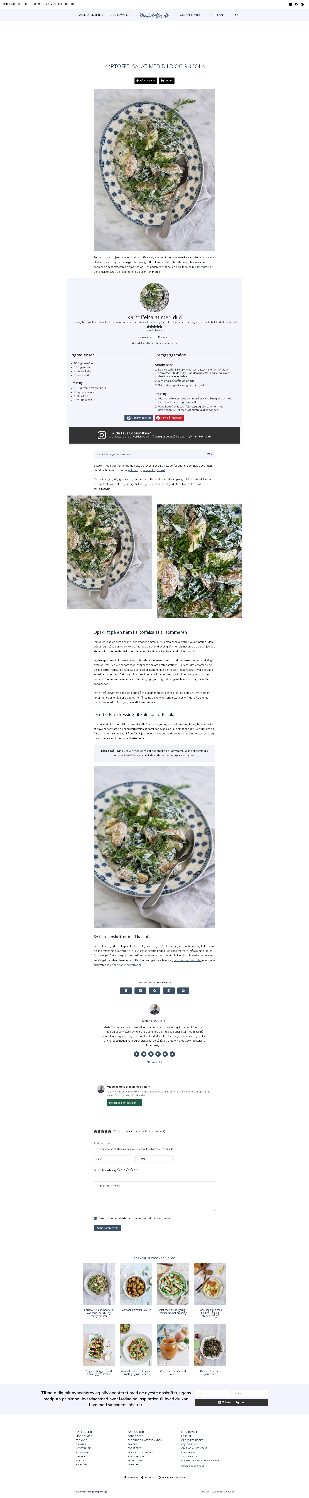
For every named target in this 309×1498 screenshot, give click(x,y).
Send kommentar (107, 1228)
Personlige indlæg (140, 1452)
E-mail (143, 1159)
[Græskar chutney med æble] (173, 1345)
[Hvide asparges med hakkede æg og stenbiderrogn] (210, 1284)
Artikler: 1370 (154, 1062)
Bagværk (82, 1464)
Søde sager (135, 1436)
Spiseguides (136, 1460)
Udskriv (168, 80)
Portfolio (30, 4)
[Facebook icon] (136, 1054)
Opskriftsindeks (192, 1440)
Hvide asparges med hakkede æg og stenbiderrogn (210, 1313)
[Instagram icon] (151, 1054)
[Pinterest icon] (158, 1054)
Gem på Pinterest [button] (171, 418)
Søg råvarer (120, 15)
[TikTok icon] (172, 1054)
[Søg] (236, 15)
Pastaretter (136, 1456)
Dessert (81, 1456)
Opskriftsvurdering (105, 1170)
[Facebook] (296, 4)
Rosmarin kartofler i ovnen (136, 1310)
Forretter (134, 1448)
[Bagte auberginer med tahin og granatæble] (99, 1345)
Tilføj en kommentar (109, 1185)
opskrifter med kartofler (187, 960)
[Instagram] (290, 4)
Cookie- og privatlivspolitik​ (200, 1460)
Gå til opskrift (147, 80)
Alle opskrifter (91, 15)
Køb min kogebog (64, 4)
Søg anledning (190, 15)
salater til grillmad (154, 470)
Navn (100, 1159)
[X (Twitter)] (140, 990)
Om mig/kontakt (12, 4)
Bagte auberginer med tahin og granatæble (99, 1372)
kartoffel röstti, (179, 951)
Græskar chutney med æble (173, 1372)
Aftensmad (83, 1452)
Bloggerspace (95, 1491)
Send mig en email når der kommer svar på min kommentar (134, 1218)
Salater (81, 1444)
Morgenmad (84, 1436)
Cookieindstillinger (192, 1466)
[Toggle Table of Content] (208, 454)
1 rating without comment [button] (148, 1131)
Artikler (133, 1464)
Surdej (80, 1460)
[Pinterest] (302, 4)
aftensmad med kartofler (125, 965)
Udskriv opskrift (141, 418)
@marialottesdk (200, 437)
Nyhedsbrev (45, 4)
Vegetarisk (83, 1448)
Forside (186, 1436)
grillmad (133, 470)
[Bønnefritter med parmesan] (210, 1345)
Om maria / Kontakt (194, 1448)
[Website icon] (143, 1054)
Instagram (203, 267)
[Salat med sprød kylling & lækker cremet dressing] (173, 1284)
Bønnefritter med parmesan (210, 1372)
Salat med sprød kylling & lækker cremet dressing (173, 1311)
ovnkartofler (142, 951)
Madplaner (217, 15)
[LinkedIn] (169, 990)
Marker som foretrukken (124, 1102)
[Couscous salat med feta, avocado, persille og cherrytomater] (99, 1284)
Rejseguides (189, 1444)
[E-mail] (183, 990)
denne (184, 670)
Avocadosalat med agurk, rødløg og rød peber (136, 1372)
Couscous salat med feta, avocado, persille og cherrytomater (99, 1313)
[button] (148, 327)
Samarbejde (189, 1456)
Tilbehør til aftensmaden (145, 1440)
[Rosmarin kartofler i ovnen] (136, 1284)
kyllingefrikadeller (149, 484)
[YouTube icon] (165, 1054)
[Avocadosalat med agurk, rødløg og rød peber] (136, 1345)
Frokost (81, 1440)
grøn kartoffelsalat (129, 755)
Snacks (132, 1444)
